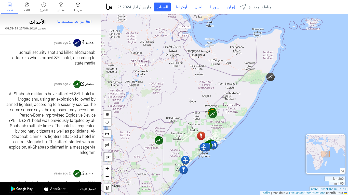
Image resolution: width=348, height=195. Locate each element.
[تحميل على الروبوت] (22, 189)
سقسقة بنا (65, 21)
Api (88, 21)
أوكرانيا (181, 7)
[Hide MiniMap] (342, 170)
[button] (201, 136)
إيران (231, 7)
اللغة (27, 10)
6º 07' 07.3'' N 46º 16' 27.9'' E (329, 189)
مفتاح (60, 10)
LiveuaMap (296, 193)
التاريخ (43, 10)
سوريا (215, 7)
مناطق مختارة (260, 7)
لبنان (199, 7)
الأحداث (9, 10)
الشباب (162, 7)
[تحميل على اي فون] (55, 189)
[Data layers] (107, 188)
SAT (108, 157)
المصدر (90, 42)
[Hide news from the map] (107, 145)
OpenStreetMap (314, 193)
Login (78, 10)
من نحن (79, 21)
